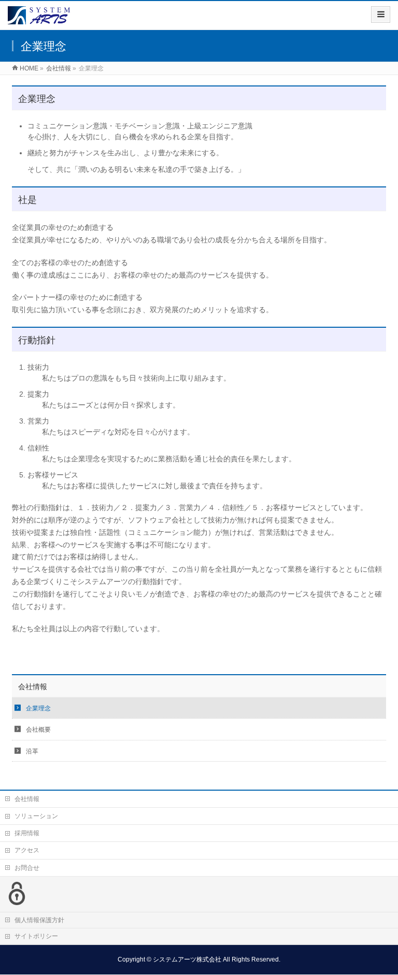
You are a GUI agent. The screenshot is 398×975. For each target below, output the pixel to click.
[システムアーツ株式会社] (39, 19)
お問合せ (27, 867)
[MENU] (380, 14)
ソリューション (36, 816)
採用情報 (27, 833)
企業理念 (38, 708)
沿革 (32, 751)
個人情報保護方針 (39, 920)
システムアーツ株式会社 (187, 959)
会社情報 (32, 686)
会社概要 (38, 729)
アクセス (27, 850)
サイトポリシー (36, 936)
